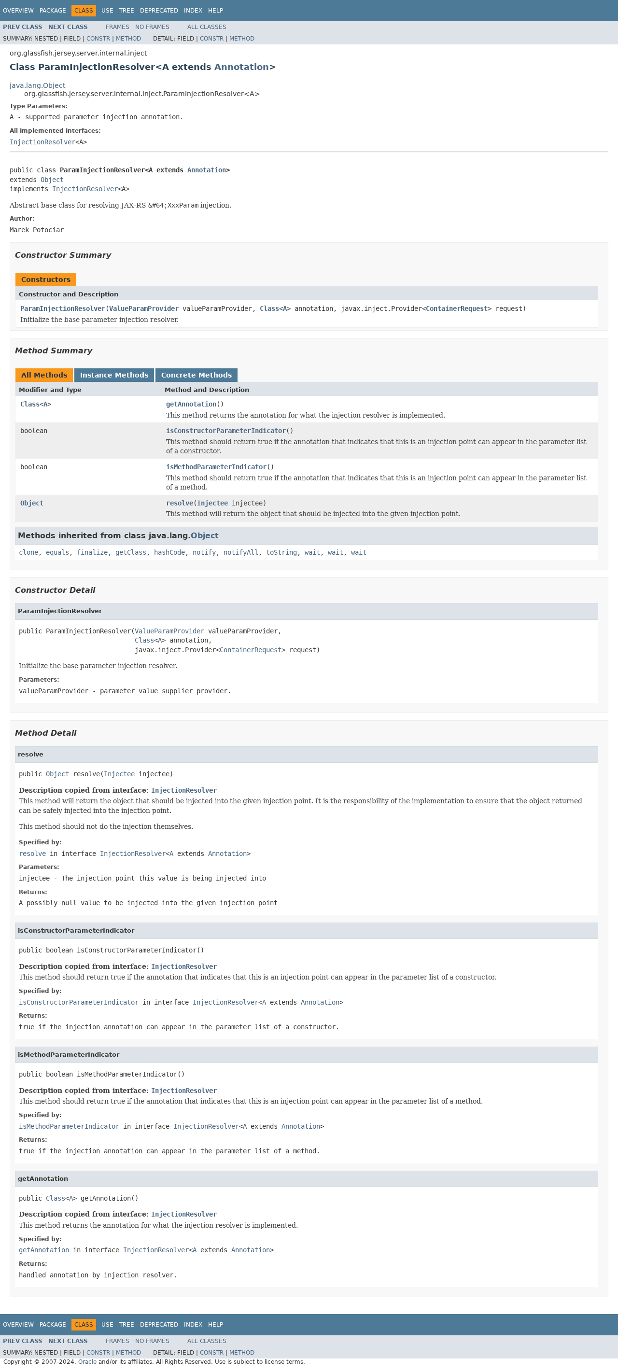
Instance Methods (114, 375)
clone (28, 552)
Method (128, 38)
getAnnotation (191, 404)
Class (269, 308)
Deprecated (159, 10)
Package (53, 10)
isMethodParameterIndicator (216, 467)
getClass (130, 552)
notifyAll (241, 552)
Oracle (87, 1361)
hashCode (169, 552)
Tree (126, 10)
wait (312, 552)
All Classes (206, 27)
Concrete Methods (196, 375)
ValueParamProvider (144, 308)
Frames (117, 27)
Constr (98, 38)
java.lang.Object (37, 85)
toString (281, 552)
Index (193, 10)
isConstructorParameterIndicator (226, 430)
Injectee (212, 503)
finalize (92, 552)
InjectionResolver (42, 142)
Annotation (241, 67)
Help (215, 10)
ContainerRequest (457, 308)
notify (204, 552)
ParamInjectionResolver (62, 308)
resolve (179, 503)
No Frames (152, 27)
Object (52, 179)
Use (107, 10)
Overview (18, 10)
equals (57, 552)
